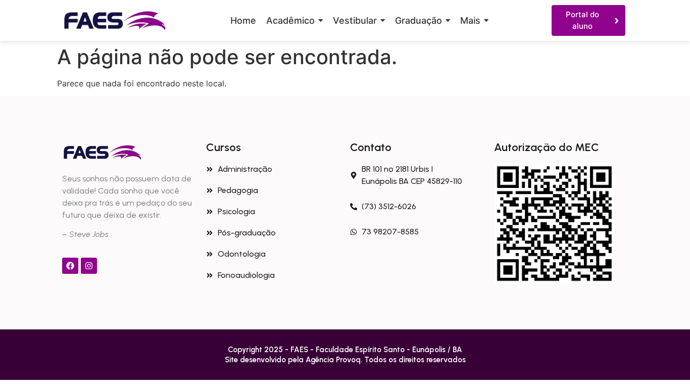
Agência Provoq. (335, 359)
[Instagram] (89, 266)
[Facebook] (70, 266)
